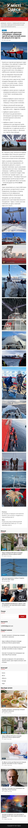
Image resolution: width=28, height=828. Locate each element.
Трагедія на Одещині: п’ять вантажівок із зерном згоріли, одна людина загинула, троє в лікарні (14, 660)
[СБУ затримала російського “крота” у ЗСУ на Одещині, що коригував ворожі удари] (14, 593)
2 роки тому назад (6, 40)
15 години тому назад (7, 791)
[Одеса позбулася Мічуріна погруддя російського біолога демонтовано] (14, 542)
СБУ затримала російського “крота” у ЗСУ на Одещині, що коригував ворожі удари (14, 604)
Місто (3, 675)
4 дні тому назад (6, 606)
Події (3, 683)
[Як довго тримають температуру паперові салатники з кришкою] (14, 699)
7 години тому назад (7, 712)
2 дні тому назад (6, 581)
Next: (12, 522)
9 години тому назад (7, 556)
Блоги (3, 673)
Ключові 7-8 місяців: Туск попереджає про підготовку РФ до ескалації (13, 653)
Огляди (4, 681)
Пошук (3, 611)
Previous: (13, 514)
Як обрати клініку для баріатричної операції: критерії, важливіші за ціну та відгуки (14, 647)
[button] (2, 19)
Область (4, 30)
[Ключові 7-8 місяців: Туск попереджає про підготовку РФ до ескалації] (14, 778)
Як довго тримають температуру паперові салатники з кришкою (13, 635)
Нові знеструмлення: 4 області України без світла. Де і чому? (13, 578)
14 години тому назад (7, 765)
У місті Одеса (14, 7)
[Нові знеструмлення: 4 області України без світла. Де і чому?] (14, 567)
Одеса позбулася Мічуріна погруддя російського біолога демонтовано (12, 553)
